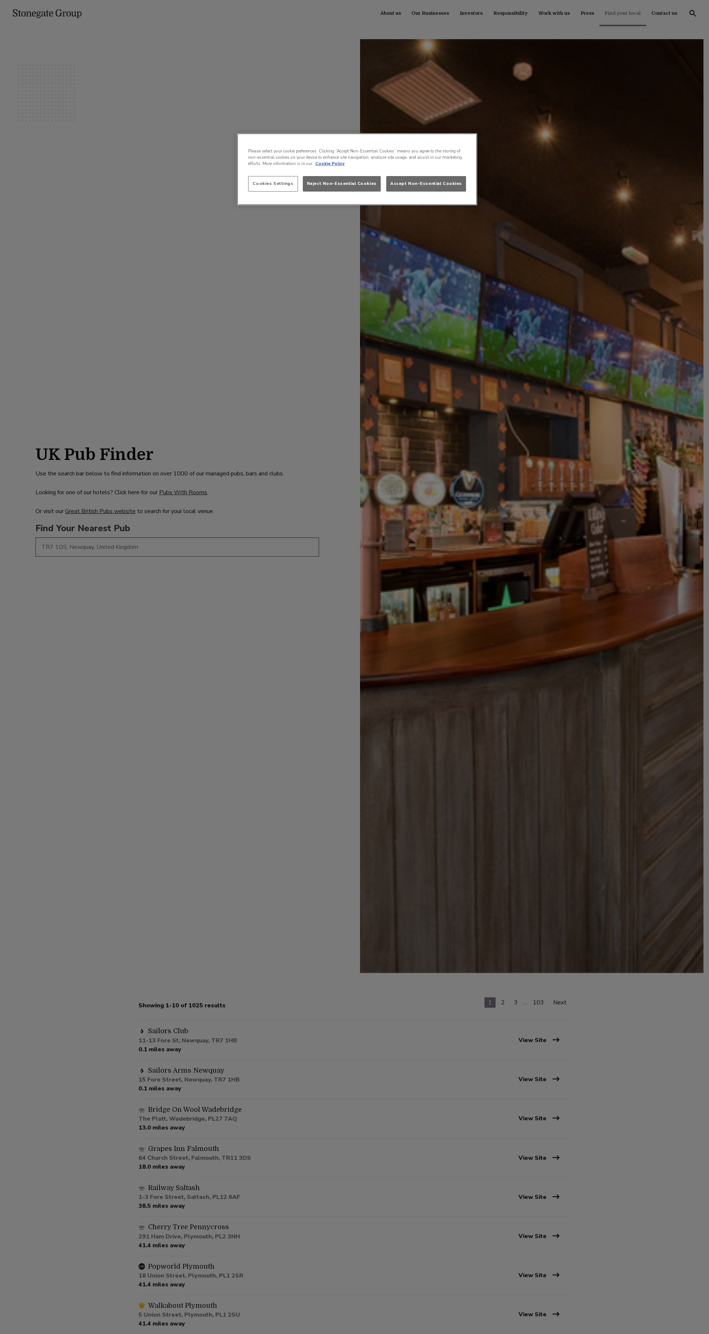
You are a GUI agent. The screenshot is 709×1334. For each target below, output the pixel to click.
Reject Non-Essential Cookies (342, 184)
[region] (357, 169)
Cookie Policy (330, 164)
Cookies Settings (273, 184)
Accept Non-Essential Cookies (426, 184)
